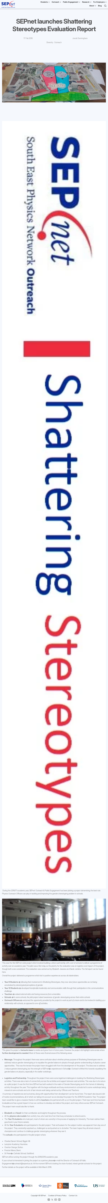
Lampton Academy (11, 1144)
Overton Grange (10, 1147)
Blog (100, 6)
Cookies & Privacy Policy (57, 1195)
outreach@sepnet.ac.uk (23, 1163)
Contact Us (73, 1195)
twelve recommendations (14, 1097)
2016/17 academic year (20, 890)
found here (79, 1094)
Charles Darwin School (13, 1141)
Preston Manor (10, 1150)
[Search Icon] (105, 6)
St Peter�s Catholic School (15, 1153)
